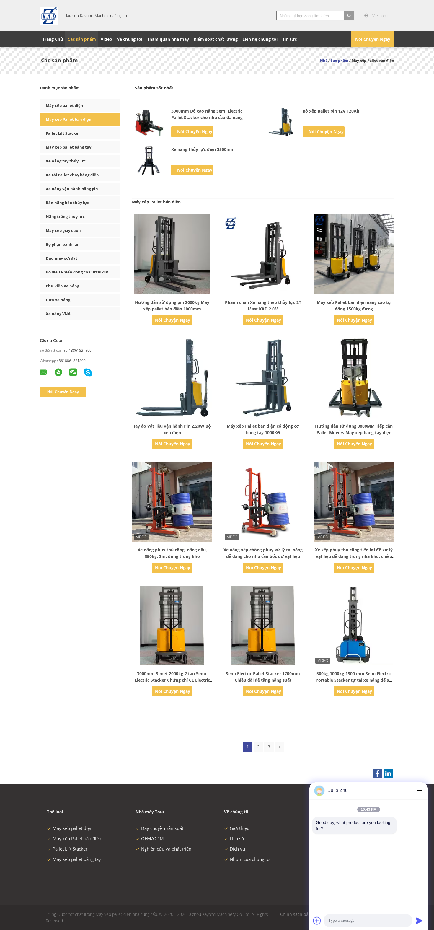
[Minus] (419, 790)
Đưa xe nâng (58, 299)
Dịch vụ (237, 849)
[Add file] (317, 920)
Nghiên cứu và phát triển (166, 849)
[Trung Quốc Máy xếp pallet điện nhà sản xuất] (49, 15)
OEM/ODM (152, 838)
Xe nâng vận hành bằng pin (72, 188)
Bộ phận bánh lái (62, 244)
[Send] (419, 920)
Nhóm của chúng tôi (250, 859)
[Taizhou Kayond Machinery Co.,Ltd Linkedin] (388, 773)
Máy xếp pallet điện (64, 105)
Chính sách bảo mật (300, 914)
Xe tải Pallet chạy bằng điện (72, 174)
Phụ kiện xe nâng (62, 286)
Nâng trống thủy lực (65, 216)
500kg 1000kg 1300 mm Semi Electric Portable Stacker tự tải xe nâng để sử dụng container (354, 680)
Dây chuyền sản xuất (162, 828)
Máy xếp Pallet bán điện (69, 119)
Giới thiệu (239, 828)
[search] (349, 15)
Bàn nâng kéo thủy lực (67, 202)
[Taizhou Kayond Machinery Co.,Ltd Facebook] (377, 773)
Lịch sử (237, 838)
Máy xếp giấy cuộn (63, 230)
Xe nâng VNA (58, 313)
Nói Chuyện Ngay (372, 39)
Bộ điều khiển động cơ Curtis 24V (77, 272)
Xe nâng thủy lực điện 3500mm (203, 149)
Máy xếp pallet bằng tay (68, 147)
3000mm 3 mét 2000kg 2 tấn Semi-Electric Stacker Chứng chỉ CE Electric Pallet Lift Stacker (172, 680)
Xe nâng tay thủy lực (66, 161)
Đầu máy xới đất (61, 258)
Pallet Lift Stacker (63, 133)
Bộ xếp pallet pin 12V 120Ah (331, 111)
